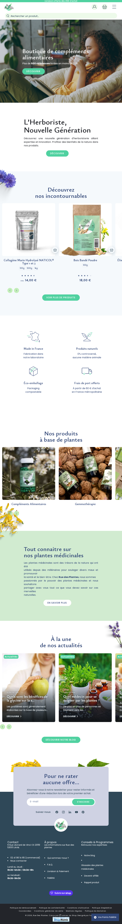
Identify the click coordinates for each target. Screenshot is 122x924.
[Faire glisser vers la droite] (16, 290)
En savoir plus (57, 602)
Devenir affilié (91, 875)
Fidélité (51, 878)
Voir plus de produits (60, 297)
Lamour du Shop (69, 915)
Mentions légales (74, 911)
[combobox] (61, 16)
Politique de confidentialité (52, 908)
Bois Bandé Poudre (85, 260)
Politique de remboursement (23, 908)
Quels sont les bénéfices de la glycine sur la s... (27, 698)
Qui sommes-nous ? (58, 857)
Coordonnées (25, 911)
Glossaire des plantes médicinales (92, 867)
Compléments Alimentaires (28, 503)
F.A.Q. (50, 864)
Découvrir (33, 71)
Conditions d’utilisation (78, 908)
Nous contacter (18, 860)
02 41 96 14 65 (17, 857)
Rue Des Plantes (40, 915)
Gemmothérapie (85, 503)
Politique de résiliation (95, 911)
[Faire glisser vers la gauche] (9, 290)
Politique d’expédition (102, 908)
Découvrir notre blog (61, 739)
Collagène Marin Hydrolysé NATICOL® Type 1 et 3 (29, 262)
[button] (105, 7)
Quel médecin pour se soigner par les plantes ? (81, 698)
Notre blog (89, 855)
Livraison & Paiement (58, 871)
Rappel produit (91, 882)
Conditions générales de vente (48, 911)
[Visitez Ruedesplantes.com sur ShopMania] (61, 921)
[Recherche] (8, 16)
